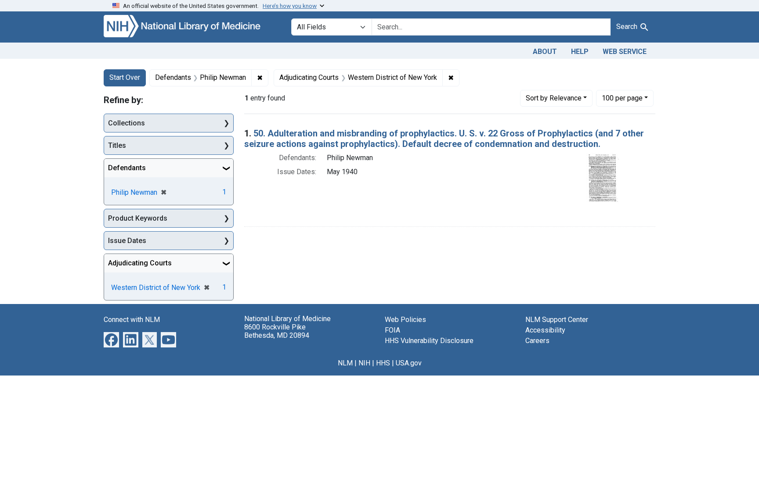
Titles (117, 145)
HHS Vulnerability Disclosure (429, 340)
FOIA (392, 330)
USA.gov (409, 363)
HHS (383, 363)
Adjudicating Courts (140, 263)
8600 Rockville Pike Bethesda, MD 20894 (276, 331)
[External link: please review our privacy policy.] (111, 339)
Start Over (124, 77)
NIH (364, 363)
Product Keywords (137, 218)
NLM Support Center (556, 319)
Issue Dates (127, 240)
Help (580, 51)
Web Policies (405, 319)
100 (622, 97)
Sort (554, 98)
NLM (345, 363)
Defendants (127, 168)
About (545, 51)
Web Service (625, 51)
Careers (537, 340)
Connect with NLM (132, 319)
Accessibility (545, 330)
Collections (126, 123)
